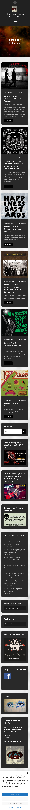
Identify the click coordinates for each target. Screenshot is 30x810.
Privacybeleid (18, 807)
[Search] (24, 431)
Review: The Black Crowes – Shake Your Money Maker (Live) (13, 345)
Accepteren (15, 794)
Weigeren (15, 799)
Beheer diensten (14, 789)
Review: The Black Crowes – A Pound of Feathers (13, 98)
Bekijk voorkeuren (15, 803)
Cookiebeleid (11, 807)
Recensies (23, 93)
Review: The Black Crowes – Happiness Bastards (12, 228)
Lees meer (8, 120)
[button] (27, 773)
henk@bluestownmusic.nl (12, 738)
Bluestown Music (15, 14)
